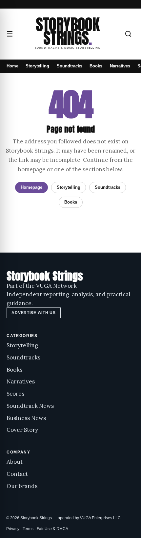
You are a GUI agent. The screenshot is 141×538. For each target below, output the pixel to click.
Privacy (12, 528)
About (15, 461)
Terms (28, 528)
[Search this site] (128, 34)
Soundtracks (69, 65)
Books (96, 65)
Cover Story (22, 429)
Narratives (120, 65)
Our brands (22, 486)
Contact (17, 473)
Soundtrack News (30, 405)
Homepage (31, 187)
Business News (26, 418)
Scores (15, 393)
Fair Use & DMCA (52, 528)
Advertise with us (33, 312)
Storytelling (37, 65)
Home (12, 65)
